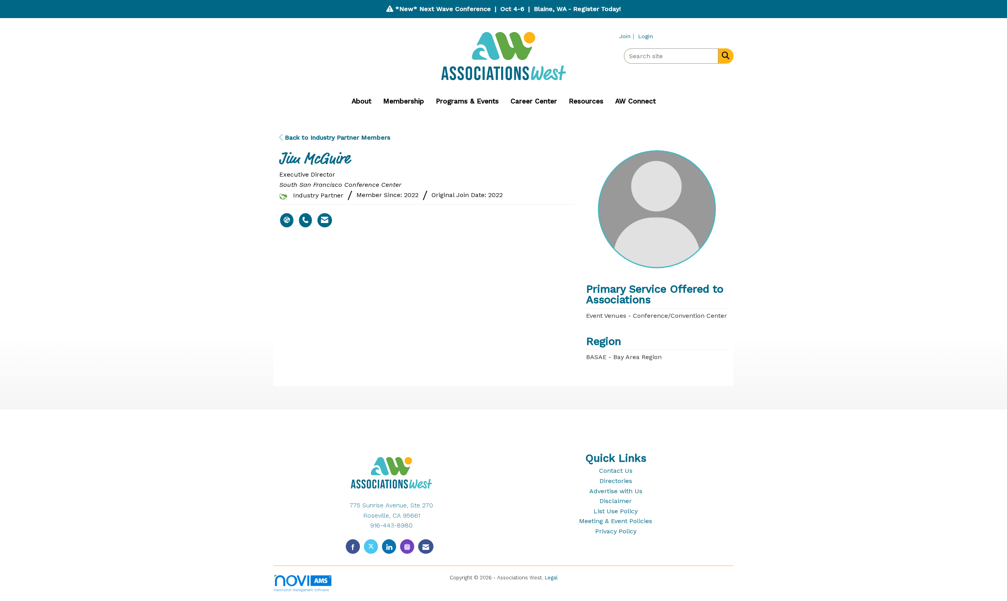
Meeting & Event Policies (615, 521)
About (361, 101)
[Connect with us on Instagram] (407, 546)
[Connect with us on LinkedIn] (389, 546)
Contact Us (616, 470)
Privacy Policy (615, 531)
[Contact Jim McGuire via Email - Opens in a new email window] (325, 220)
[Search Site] (724, 55)
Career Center (534, 101)
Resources (586, 101)
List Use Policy (616, 511)
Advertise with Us (615, 491)
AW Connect (635, 101)
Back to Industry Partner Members (336, 137)
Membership (403, 101)
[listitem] (627, 36)
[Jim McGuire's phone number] (305, 220)
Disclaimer (615, 501)
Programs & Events (467, 101)
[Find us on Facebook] (353, 546)
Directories (615, 481)
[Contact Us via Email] (425, 546)
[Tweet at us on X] (371, 546)
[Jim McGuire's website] (286, 220)
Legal (551, 578)
